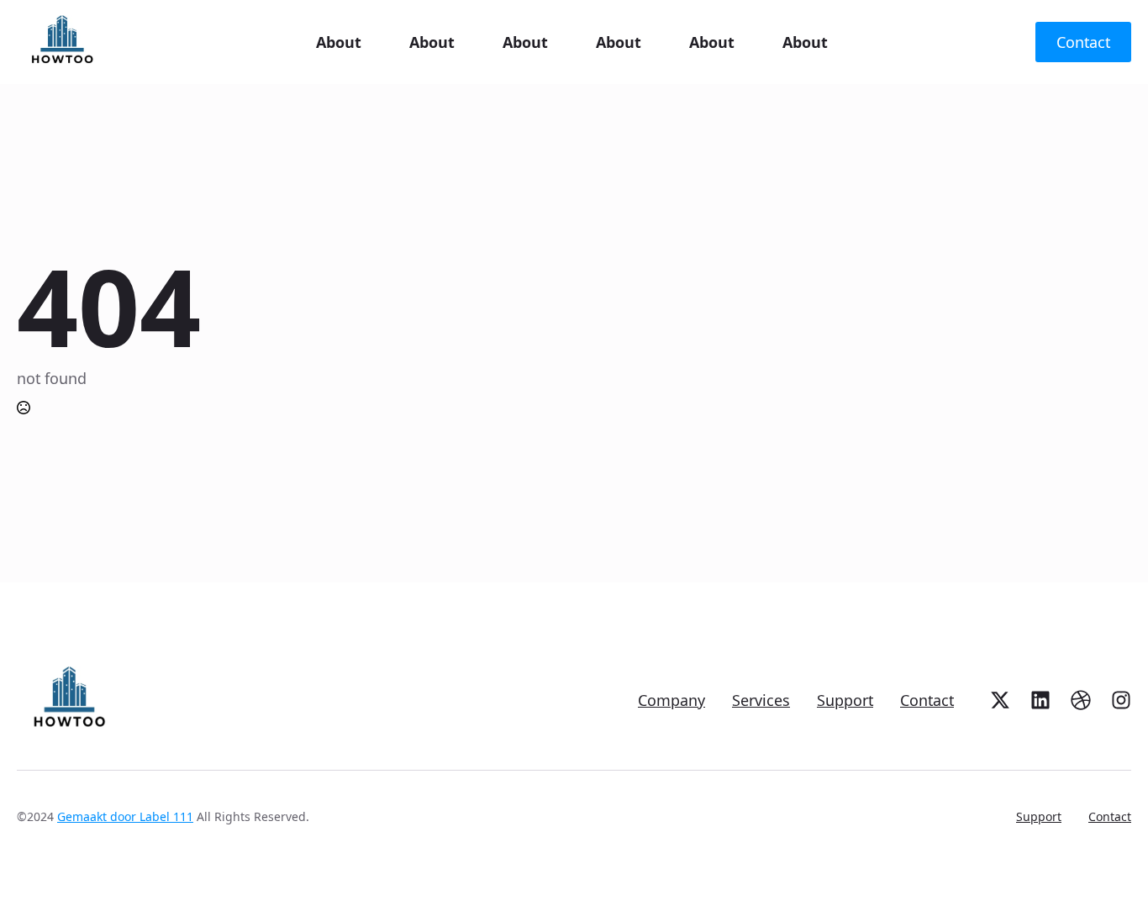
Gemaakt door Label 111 (125, 816)
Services (761, 700)
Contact (927, 700)
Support (845, 700)
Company (671, 700)
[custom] (1000, 700)
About (338, 42)
